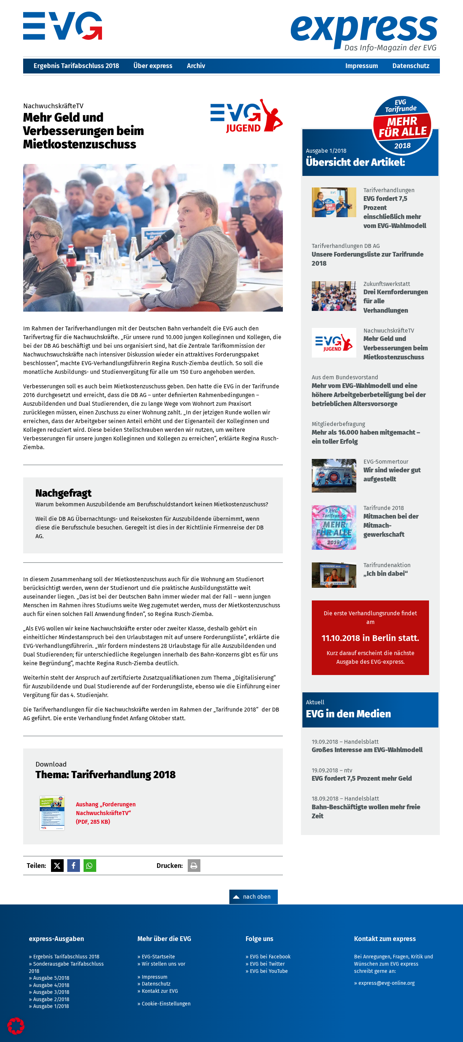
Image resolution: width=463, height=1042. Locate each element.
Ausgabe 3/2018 (51, 992)
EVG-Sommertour (386, 461)
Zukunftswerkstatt (387, 283)
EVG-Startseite (158, 957)
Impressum (361, 66)
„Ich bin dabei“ (386, 574)
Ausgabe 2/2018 (51, 999)
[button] (57, 865)
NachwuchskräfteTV (389, 330)
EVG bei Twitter (267, 964)
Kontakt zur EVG (160, 991)
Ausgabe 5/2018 (51, 978)
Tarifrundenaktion (387, 565)
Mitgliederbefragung (338, 424)
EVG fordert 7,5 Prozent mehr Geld (362, 778)
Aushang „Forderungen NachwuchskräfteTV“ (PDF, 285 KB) (106, 813)
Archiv (196, 66)
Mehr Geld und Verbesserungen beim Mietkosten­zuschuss (396, 348)
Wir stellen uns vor (163, 964)
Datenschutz (410, 66)
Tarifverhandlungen (389, 190)
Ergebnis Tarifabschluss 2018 (76, 66)
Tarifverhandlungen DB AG (346, 245)
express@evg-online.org (386, 983)
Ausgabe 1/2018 (51, 1006)
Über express (153, 66)
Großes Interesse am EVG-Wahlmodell (367, 750)
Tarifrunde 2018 (384, 508)
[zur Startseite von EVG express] (62, 26)
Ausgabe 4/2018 (51, 985)
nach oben (257, 896)
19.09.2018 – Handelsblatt (345, 741)
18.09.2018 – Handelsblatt (345, 798)
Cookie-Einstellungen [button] (166, 1004)
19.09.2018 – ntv (332, 770)
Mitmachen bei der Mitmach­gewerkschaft (391, 525)
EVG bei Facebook (270, 957)
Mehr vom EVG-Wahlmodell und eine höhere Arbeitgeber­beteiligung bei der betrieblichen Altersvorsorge (369, 395)
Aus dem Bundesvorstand (345, 377)
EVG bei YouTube (269, 971)
